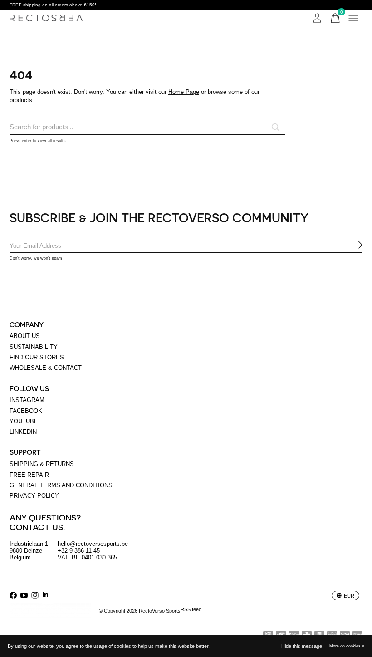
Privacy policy (34, 495)
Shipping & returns (42, 464)
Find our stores (37, 357)
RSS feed (191, 609)
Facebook (26, 410)
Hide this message (301, 646)
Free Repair (29, 474)
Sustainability (34, 346)
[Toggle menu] (353, 18)
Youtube (24, 421)
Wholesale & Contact (46, 367)
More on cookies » (346, 646)
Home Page (183, 91)
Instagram (27, 400)
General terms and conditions (61, 485)
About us (25, 336)
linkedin (23, 431)
